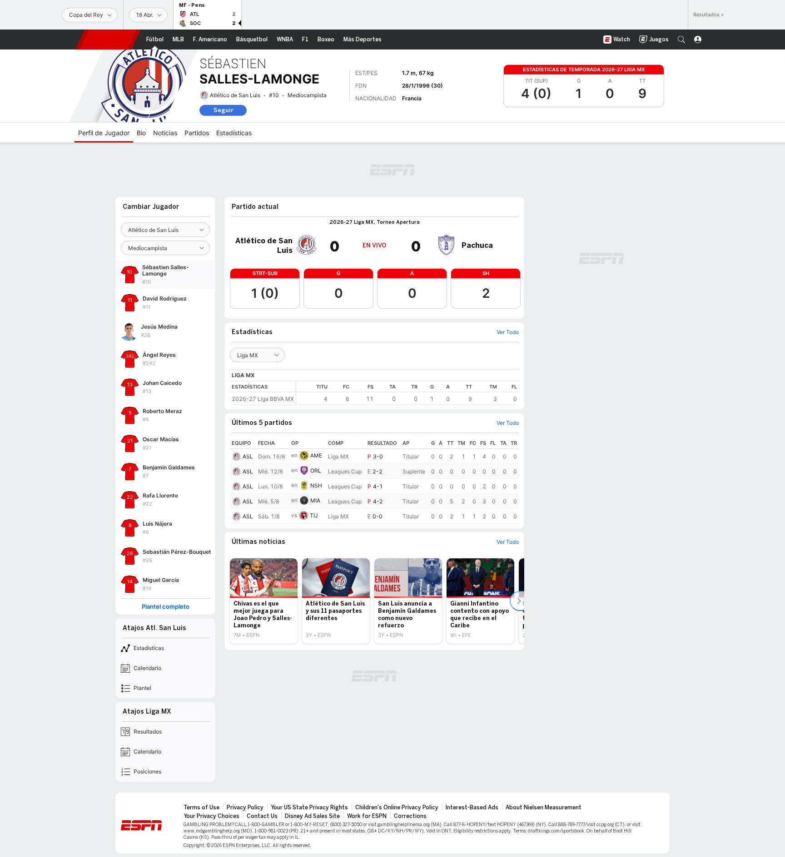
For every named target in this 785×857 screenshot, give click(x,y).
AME (316, 455)
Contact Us (262, 816)
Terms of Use (201, 807)
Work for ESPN (367, 816)
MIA (315, 500)
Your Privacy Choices (211, 816)
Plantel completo (165, 606)
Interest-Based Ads (472, 807)
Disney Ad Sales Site (312, 816)
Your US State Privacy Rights (309, 807)
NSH (316, 485)
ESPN (108, 39)
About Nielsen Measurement (543, 807)
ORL (315, 470)
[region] (407, 393)
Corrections (410, 816)
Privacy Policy (245, 807)
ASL (248, 456)
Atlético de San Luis (235, 95)
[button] (681, 39)
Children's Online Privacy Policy (396, 807)
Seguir (223, 110)
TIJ (314, 515)
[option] (264, 601)
